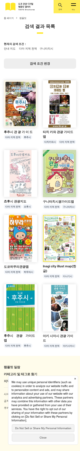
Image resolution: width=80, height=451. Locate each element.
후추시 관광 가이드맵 (19, 338)
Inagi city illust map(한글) (59, 268)
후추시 (27, 137)
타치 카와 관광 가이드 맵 (58, 134)
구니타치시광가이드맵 (58, 201)
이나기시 (67, 276)
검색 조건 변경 (40, 63)
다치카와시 (50, 141)
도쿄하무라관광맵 (16, 266)
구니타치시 (69, 206)
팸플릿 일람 (12, 367)
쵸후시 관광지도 (15, 201)
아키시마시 (69, 345)
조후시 (27, 206)
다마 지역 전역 (12, 137)
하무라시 (28, 271)
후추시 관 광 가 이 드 (18, 132)
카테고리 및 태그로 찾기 (20, 374)
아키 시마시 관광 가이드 (58, 338)
